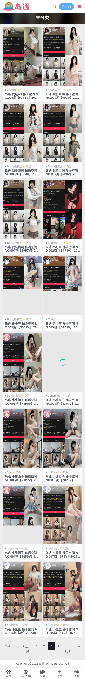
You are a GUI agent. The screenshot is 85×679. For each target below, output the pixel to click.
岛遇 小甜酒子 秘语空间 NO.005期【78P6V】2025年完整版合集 (22, 403)
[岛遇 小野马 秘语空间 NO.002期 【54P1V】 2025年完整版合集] (62, 209)
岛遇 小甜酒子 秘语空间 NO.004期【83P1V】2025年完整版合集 (63, 403)
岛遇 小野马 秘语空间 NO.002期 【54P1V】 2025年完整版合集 (62, 250)
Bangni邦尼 (14, 395)
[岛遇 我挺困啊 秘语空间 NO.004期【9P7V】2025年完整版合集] (62, 56)
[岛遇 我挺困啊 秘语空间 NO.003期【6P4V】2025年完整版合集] (22, 133)
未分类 (52, 319)
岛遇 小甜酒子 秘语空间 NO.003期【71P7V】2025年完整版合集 (22, 480)
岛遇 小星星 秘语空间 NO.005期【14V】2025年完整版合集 (62, 633)
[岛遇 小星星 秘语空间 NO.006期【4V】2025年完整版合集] (22, 591)
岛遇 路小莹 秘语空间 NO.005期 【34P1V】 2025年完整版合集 (62, 327)
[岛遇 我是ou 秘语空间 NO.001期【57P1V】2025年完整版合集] (22, 56)
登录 (68, 6)
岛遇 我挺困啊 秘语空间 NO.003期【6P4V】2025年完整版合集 (22, 174)
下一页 (68, 648)
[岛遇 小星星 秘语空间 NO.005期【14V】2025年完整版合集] (62, 591)
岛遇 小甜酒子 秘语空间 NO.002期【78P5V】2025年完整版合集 (63, 480)
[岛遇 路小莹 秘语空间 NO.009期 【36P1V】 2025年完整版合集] (22, 285)
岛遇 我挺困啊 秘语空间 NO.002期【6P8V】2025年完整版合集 (63, 174)
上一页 (26, 648)
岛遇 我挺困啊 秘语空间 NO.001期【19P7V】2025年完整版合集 (22, 250)
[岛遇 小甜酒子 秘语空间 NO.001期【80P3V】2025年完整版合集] (22, 515)
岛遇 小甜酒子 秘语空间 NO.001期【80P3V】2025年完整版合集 (22, 556)
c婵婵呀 (11, 90)
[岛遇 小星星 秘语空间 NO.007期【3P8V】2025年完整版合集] (62, 515)
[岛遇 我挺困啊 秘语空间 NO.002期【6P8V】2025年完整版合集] (62, 133)
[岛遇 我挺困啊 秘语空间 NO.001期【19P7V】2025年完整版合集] (22, 209)
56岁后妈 (53, 472)
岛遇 (22, 90)
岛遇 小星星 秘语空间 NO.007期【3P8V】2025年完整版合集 (62, 556)
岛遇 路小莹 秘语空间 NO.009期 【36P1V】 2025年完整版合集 (21, 327)
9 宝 (9, 472)
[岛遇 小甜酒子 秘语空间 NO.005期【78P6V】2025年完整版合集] (22, 362)
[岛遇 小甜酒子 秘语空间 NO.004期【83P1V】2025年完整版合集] (62, 362)
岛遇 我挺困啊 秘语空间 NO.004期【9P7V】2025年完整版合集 (63, 98)
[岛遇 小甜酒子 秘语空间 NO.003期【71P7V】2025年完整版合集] (22, 438)
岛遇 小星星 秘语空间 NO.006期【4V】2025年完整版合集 (22, 633)
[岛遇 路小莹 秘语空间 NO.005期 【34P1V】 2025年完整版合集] (62, 285)
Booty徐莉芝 (55, 90)
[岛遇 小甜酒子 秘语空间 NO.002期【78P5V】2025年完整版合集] (62, 438)
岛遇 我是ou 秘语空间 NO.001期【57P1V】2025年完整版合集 (21, 98)
